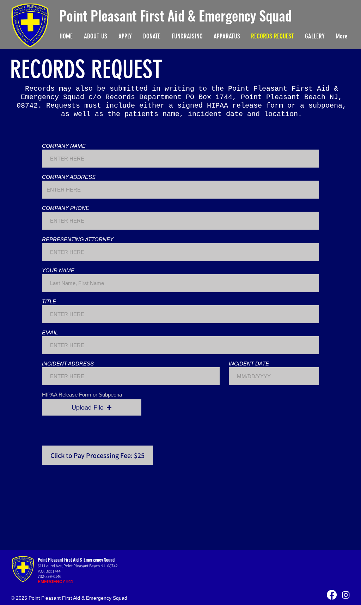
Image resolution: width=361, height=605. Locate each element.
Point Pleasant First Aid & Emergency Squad (175, 15)
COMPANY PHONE (65, 208)
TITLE (49, 301)
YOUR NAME (58, 270)
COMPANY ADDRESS (69, 177)
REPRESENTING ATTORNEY (78, 239)
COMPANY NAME (64, 146)
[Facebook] (332, 595)
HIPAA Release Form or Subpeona (82, 394)
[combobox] (180, 190)
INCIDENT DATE (249, 363)
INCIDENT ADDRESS (68, 363)
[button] (91, 407)
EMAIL (50, 332)
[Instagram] (346, 595)
